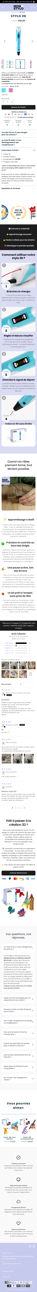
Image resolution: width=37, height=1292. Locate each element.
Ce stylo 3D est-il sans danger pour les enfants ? (14, 133)
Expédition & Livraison (11, 188)
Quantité (5, 98)
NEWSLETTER (6, 1253)
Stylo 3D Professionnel (27, 1138)
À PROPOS (6, 1277)
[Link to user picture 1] (6, 759)
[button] (16, 12)
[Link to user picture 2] (18, 759)
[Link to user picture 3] (29, 759)
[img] (6, 690)
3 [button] (19, 808)
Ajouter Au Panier (18, 107)
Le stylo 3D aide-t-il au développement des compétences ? (11, 142)
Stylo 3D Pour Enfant (10, 1138)
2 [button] (15, 808)
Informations (7, 1271)
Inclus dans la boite (10, 150)
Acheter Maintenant (18, 873)
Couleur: (10, 86)
